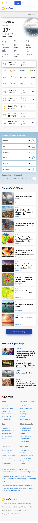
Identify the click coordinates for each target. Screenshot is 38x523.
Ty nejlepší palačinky (26, 428)
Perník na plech (24, 441)
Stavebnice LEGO (29, 485)
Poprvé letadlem (6, 453)
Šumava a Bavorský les (8, 455)
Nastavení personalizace (21, 510)
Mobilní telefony (18, 485)
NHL (3, 441)
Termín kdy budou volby (8, 414)
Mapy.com (14, 469)
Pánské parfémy (15, 490)
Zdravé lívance (24, 433)
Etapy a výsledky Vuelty (26, 408)
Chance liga (5, 428)
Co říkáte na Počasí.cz (9, 504)
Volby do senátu (6, 416)
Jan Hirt (22, 411)
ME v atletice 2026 (7, 436)
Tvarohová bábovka (25, 436)
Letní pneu (15, 488)
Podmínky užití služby (24, 504)
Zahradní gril (32, 478)
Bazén (11, 476)
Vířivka (3, 481)
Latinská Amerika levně (8, 461)
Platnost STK (23, 463)
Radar (32, 507)
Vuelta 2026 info (24, 406)
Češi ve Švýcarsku (7, 458)
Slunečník (4, 478)
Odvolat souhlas (7, 510)
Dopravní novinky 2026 (26, 455)
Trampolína (27, 476)
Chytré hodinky (6, 490)
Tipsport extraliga (6, 433)
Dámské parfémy (6, 488)
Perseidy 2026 (6, 472)
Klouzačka (11, 478)
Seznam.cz (26, 3)
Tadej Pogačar (24, 414)
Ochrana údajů (6, 507)
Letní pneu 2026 (24, 450)
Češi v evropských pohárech (27, 472)
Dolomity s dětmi (6, 463)
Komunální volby (6, 419)
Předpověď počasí (23, 469)
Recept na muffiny (25, 430)
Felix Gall (22, 416)
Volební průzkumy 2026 (8, 408)
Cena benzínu (14, 472)
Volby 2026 (5, 406)
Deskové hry (22, 488)
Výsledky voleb (6, 411)
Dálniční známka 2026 (26, 453)
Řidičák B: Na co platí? (26, 458)
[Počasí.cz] (9, 8)
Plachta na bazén (19, 476)
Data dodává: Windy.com (20, 507)
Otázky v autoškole (25, 461)
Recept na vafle (24, 438)
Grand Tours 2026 (25, 419)
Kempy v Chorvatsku (7, 450)
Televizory (29, 488)
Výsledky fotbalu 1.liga (8, 430)
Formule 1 (4, 438)
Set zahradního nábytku (21, 478)
